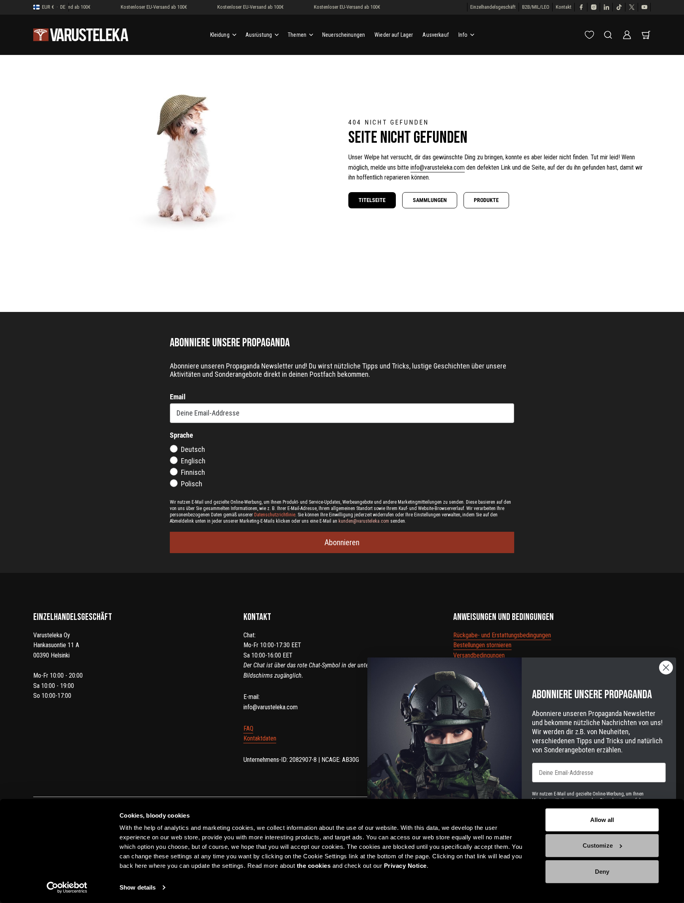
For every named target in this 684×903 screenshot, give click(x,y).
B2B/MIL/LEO (535, 7)
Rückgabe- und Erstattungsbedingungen (502, 635)
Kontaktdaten (259, 738)
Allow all (602, 819)
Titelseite (372, 200)
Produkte (486, 200)
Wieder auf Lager (393, 35)
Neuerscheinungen (343, 35)
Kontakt (564, 7)
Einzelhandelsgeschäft (493, 7)
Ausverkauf (435, 35)
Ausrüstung (258, 35)
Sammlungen (430, 200)
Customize (598, 845)
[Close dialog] (666, 667)
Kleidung (220, 35)
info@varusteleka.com (437, 167)
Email (178, 397)
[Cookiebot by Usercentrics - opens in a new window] (67, 888)
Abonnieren (342, 542)
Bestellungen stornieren (482, 645)
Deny (602, 871)
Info (463, 35)
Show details (138, 887)
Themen (297, 35)
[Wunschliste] (589, 35)
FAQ (248, 728)
